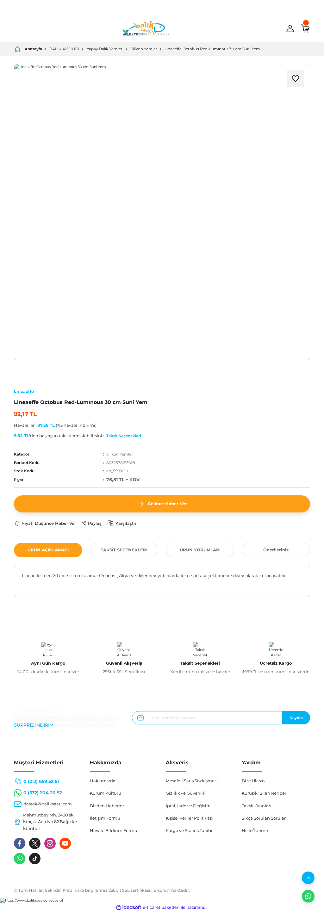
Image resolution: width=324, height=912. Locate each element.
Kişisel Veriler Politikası (189, 818)
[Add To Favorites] (295, 78)
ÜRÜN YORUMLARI (200, 549)
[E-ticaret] (161, 907)
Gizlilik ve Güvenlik (185, 793)
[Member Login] (290, 28)
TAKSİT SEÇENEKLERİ (124, 549)
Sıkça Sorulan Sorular (264, 818)
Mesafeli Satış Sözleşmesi (192, 780)
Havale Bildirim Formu (113, 830)
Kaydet (296, 717)
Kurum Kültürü (105, 793)
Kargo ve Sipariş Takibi (189, 830)
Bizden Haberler (107, 805)
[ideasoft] (128, 907)
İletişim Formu (105, 818)
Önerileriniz (276, 549)
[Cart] (305, 28)
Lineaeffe (24, 391)
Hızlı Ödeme (255, 830)
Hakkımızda (102, 780)
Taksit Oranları (256, 805)
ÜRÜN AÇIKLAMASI (48, 549)
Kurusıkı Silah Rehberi (265, 793)
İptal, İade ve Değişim (188, 805)
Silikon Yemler (119, 454)
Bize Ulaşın (253, 780)
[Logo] (146, 28)
